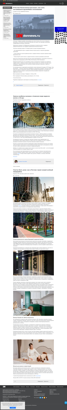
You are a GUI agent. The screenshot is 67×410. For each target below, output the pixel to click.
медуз (19, 153)
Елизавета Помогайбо (22, 161)
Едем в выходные (16, 386)
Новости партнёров (52, 386)
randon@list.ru (20, 402)
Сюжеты (31, 3)
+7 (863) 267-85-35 (21, 400)
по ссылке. (40, 79)
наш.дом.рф (38, 375)
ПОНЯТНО (12, 407)
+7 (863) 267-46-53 (21, 401)
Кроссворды (32, 386)
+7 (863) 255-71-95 (6, 400)
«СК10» (19, 205)
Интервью (36, 3)
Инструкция (23, 386)
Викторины (38, 386)
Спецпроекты (41, 3)
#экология (15, 156)
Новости (27, 3)
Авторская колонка (44, 386)
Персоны (27, 386)
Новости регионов (60, 386)
